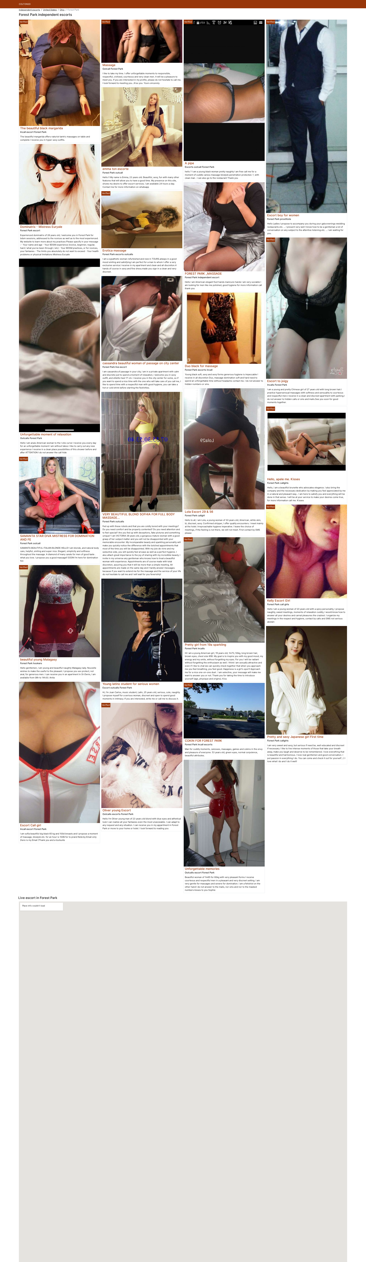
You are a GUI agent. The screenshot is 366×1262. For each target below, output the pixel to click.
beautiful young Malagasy (38, 659)
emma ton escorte (116, 169)
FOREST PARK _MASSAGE (203, 273)
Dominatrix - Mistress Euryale (41, 227)
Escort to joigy (277, 381)
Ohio (62, 9)
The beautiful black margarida (41, 128)
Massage (109, 65)
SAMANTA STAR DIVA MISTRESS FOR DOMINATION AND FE (57, 537)
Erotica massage (114, 250)
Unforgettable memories (202, 869)
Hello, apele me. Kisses (283, 479)
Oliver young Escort (117, 810)
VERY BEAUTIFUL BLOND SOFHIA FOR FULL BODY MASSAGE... (139, 516)
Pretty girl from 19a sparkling (205, 644)
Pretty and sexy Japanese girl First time (295, 737)
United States (50, 9)
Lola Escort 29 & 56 (199, 511)
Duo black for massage (201, 366)
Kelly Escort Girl (278, 600)
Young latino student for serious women (131, 684)
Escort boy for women (283, 215)
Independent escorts (29, 9)
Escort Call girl (30, 825)
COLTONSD (25, 4)
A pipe (189, 163)
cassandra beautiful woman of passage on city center (141, 363)
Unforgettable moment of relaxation (45, 434)
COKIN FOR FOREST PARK (203, 740)
